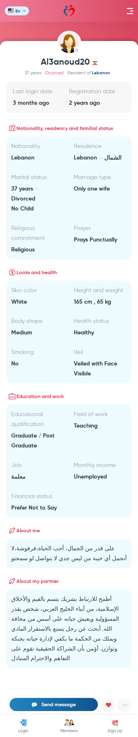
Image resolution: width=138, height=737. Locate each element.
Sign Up (115, 730)
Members (69, 730)
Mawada (69, 11)
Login (23, 730)
